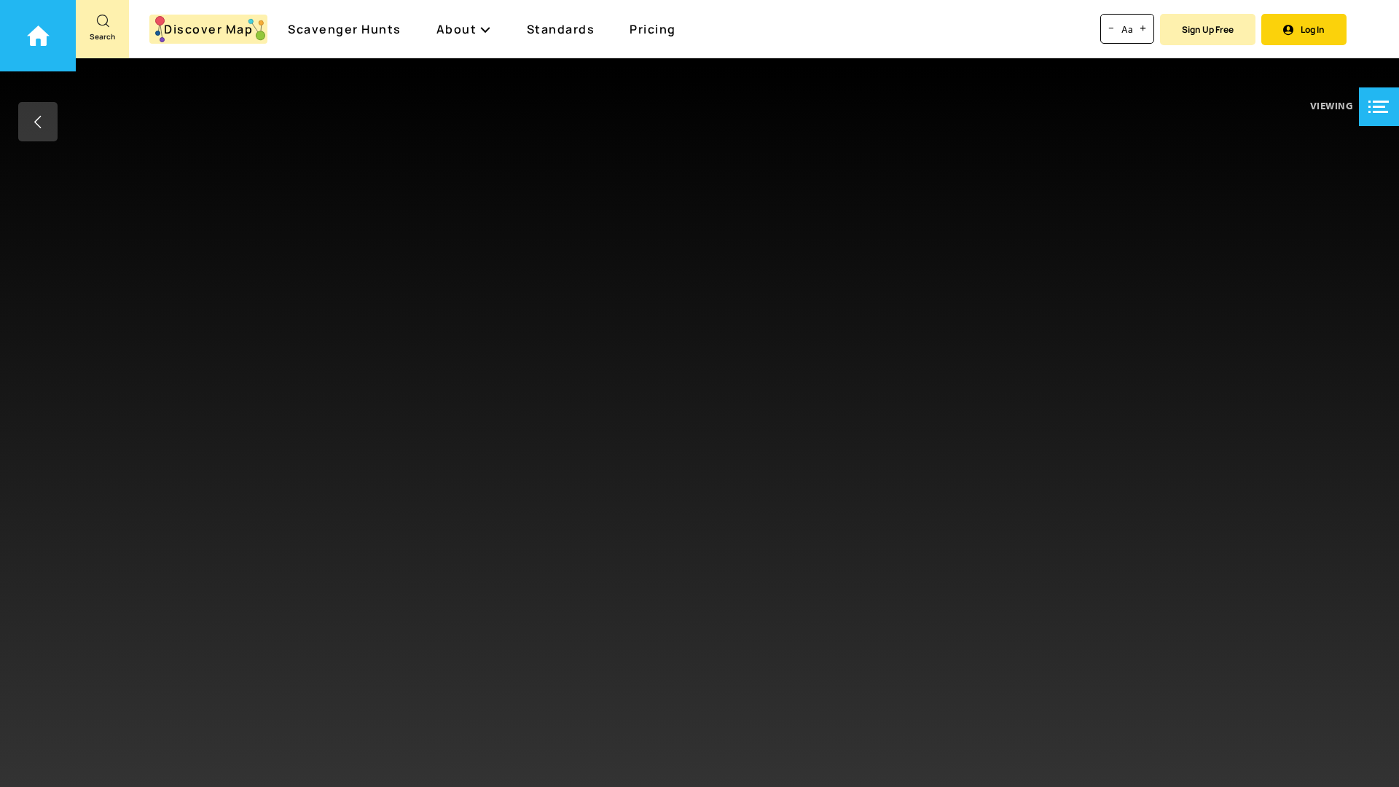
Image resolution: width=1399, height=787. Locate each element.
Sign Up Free (1208, 29)
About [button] (456, 29)
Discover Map (208, 29)
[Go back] (38, 121)
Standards (561, 29)
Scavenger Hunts (344, 29)
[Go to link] (38, 35)
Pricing (653, 29)
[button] (1379, 106)
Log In (1313, 29)
